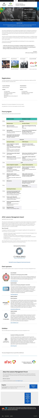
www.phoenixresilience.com (15, 309)
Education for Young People (31, 0)
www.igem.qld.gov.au (14, 294)
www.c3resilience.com (14, 322)
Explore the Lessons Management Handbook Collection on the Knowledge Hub (27, 398)
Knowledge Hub (21, 0)
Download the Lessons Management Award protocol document (19, 262)
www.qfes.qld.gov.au (14, 280)
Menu (38, 4)
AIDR (16, 0)
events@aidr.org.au (19, 380)
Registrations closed (33, 386)
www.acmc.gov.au (14, 345)
